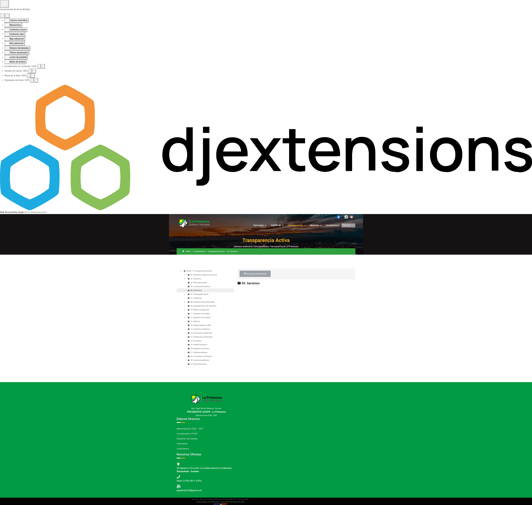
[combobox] (348, 225)
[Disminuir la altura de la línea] (28, 75)
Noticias (314, 225)
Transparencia (295, 225)
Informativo (182, 443)
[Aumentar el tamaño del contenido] (43, 66)
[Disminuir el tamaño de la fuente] (30, 71)
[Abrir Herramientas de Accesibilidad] (4, 3)
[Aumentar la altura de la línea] (33, 75)
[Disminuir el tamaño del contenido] (39, 66)
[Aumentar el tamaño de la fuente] (34, 71)
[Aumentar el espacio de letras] (36, 80)
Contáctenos (332, 225)
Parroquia (259, 225)
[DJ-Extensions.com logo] (266, 147)
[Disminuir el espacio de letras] (32, 80)
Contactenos (183, 448)
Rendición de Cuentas (187, 438)
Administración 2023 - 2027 (190, 428)
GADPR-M (276, 225)
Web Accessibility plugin (12, 212)
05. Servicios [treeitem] (196, 290)
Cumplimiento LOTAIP (187, 433)
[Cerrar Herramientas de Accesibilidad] (7, 15)
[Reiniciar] (2, 15)
